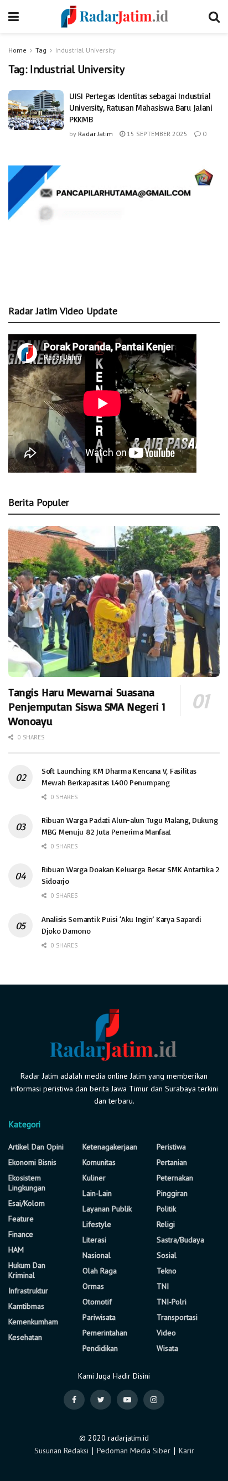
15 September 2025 (156, 134)
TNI (163, 1286)
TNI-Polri (171, 1302)
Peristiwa (171, 1147)
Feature (21, 1219)
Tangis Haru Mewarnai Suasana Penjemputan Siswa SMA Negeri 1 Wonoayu (86, 706)
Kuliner (94, 1178)
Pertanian (172, 1162)
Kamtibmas (26, 1306)
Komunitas (99, 1162)
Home (17, 50)
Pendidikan (100, 1348)
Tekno (167, 1271)
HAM (16, 1250)
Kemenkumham (33, 1322)
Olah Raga (99, 1271)
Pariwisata (99, 1317)
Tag (40, 50)
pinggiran (172, 1193)
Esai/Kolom (26, 1203)
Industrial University (85, 50)
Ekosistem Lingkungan (26, 1183)
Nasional (96, 1255)
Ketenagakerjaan (109, 1147)
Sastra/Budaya (180, 1240)
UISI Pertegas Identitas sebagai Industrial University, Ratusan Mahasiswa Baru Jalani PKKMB (141, 108)
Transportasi (177, 1317)
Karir (186, 1451)
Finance (20, 1234)
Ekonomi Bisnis (32, 1162)
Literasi (94, 1240)
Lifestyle (96, 1224)
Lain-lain (97, 1193)
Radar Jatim (95, 134)
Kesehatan (25, 1337)
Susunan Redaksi (61, 1451)
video (166, 1333)
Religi (166, 1224)
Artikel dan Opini (36, 1147)
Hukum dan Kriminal (26, 1270)
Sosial (167, 1255)
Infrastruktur (28, 1291)
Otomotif (97, 1302)
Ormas (93, 1286)
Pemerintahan (104, 1333)
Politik (166, 1209)
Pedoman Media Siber (133, 1451)
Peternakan (175, 1178)
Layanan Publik (107, 1209)
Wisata (167, 1348)
